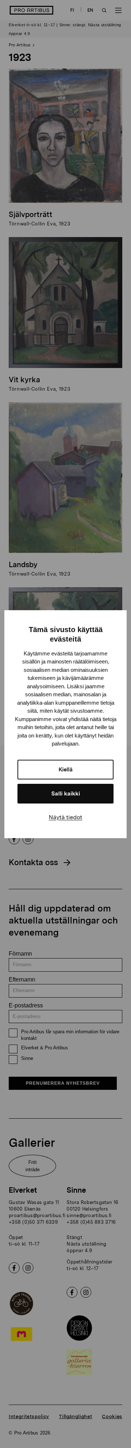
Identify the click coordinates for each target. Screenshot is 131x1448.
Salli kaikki (65, 793)
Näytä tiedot (65, 817)
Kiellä (66, 769)
